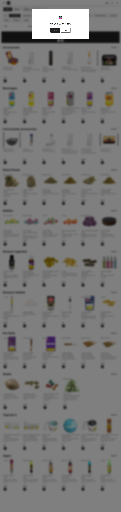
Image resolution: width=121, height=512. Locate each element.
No (66, 30)
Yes (55, 30)
